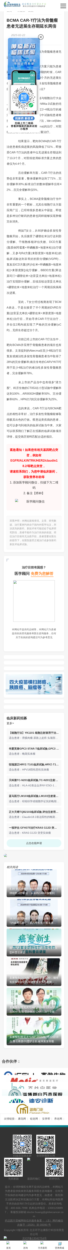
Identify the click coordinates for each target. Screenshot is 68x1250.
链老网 (34, 1118)
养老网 (58, 1118)
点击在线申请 (34, 843)
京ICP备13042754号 (34, 1238)
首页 (8, 1248)
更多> (10, 723)
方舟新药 (42, 1248)
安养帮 (46, 1118)
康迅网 (22, 1118)
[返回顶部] (64, 1058)
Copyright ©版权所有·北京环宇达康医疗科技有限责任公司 (34, 1232)
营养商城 (59, 1248)
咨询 (25, 1248)
